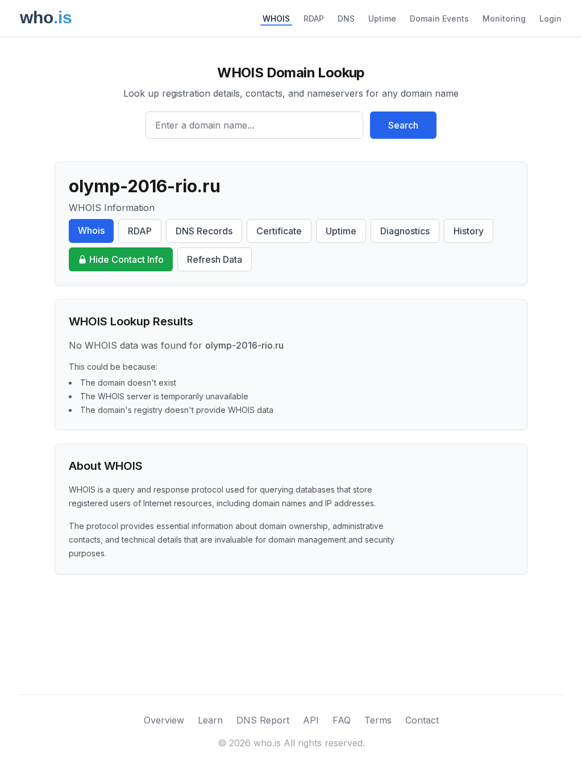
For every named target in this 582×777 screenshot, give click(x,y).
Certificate (279, 231)
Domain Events (439, 18)
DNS (346, 18)
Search (403, 125)
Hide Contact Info (126, 259)
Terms (378, 720)
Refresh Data (214, 259)
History (469, 231)
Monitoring (504, 18)
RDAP (314, 18)
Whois (91, 230)
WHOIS (276, 18)
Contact (422, 720)
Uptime (382, 18)
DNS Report (262, 720)
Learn (210, 720)
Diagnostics (405, 231)
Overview (164, 720)
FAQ (341, 720)
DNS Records (204, 231)
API (311, 720)
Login (550, 18)
